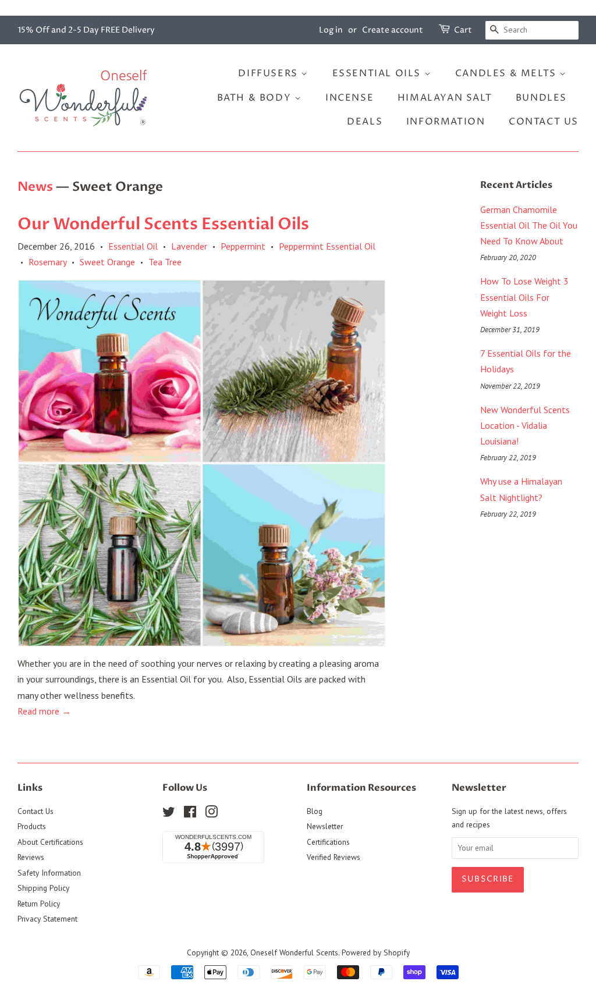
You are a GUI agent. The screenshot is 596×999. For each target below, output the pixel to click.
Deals (364, 121)
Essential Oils (378, 73)
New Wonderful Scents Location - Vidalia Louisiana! (525, 425)
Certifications (328, 842)
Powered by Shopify (376, 952)
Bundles (541, 97)
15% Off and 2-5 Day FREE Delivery (86, 29)
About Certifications (50, 842)
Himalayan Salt (445, 97)
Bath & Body (256, 97)
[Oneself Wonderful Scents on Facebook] (190, 814)
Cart (463, 29)
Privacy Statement (47, 918)
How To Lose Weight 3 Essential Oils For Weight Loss (524, 296)
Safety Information (49, 873)
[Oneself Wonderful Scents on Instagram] (211, 814)
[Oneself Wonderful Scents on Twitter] (168, 814)
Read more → (44, 711)
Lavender (189, 246)
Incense (349, 97)
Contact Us (544, 121)
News (35, 186)
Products (31, 826)
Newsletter (325, 826)
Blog (314, 811)
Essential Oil (133, 246)
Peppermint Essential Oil (327, 246)
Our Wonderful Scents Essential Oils (163, 224)
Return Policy (38, 903)
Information (445, 121)
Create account (392, 29)
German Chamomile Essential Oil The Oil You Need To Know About (528, 225)
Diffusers (269, 73)
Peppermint (243, 246)
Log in (331, 29)
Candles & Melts (507, 73)
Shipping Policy (43, 888)
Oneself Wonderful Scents (294, 952)
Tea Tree (165, 262)
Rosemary (47, 262)
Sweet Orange (107, 262)
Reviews (30, 857)
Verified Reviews (333, 857)
